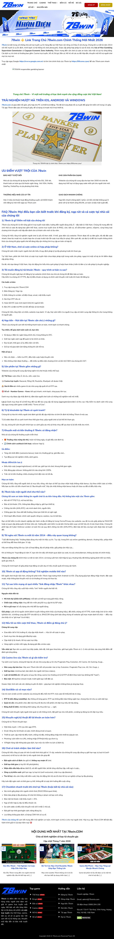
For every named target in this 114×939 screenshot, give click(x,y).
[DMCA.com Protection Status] (84, 917)
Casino (42, 3)
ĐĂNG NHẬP (105, 5)
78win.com (6, 105)
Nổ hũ (71, 3)
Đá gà (78, 3)
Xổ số (30, 7)
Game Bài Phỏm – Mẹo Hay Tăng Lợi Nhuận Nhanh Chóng (95, 867)
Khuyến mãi (42, 7)
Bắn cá (63, 3)
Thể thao (52, 3)
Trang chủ (32, 3)
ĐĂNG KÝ (91, 5)
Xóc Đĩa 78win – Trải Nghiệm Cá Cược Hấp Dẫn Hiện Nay (19, 867)
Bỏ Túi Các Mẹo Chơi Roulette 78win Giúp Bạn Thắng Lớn (57, 867)
